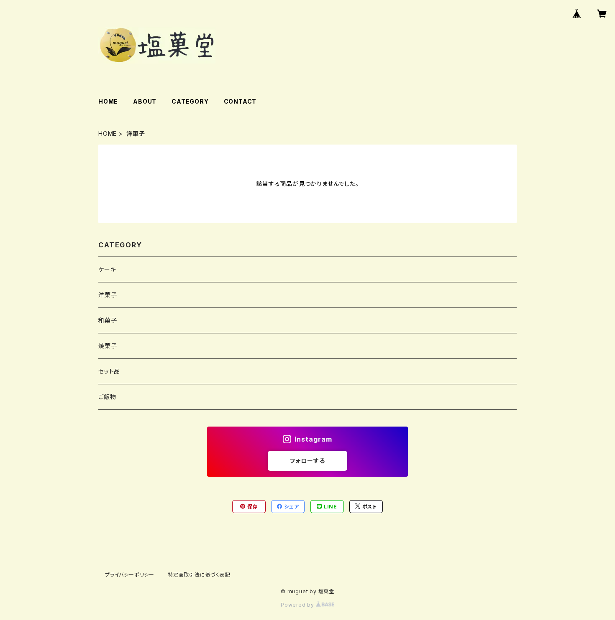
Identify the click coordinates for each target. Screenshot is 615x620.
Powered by (298, 605)
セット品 (109, 371)
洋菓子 (107, 294)
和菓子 (107, 320)
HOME (108, 101)
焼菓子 (107, 345)
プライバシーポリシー (129, 575)
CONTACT (240, 101)
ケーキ (107, 269)
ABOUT (144, 101)
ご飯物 (107, 396)
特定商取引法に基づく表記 (199, 575)
